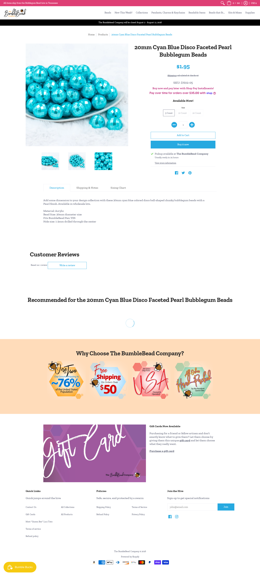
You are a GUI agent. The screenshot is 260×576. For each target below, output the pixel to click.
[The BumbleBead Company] (15, 12)
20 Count (196, 113)
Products (103, 34)
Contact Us (31, 507)
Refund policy (32, 536)
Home (91, 34)
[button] (233, 3)
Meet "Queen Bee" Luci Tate (39, 521)
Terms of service (33, 529)
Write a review (67, 265)
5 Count (169, 113)
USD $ (254, 3)
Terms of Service (139, 507)
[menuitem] (222, 3)
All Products (67, 514)
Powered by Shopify (130, 556)
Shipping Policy (103, 507)
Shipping (172, 75)
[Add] (192, 125)
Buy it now (183, 144)
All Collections (67, 507)
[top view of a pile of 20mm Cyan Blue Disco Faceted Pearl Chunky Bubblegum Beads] (76, 161)
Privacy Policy (138, 514)
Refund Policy (102, 514)
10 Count (182, 113)
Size (183, 108)
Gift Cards (30, 514)
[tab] (56, 187)
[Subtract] (174, 125)
